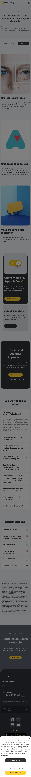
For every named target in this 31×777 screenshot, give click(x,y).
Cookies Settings (15, 760)
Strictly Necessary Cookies (15, 768)
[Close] (29, 738)
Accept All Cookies (15, 773)
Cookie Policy (5, 755)
